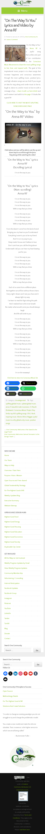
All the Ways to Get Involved (14, 558)
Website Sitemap (10, 506)
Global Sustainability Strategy (14, 485)
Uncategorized (20, 400)
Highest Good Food (11, 517)
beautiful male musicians (20, 407)
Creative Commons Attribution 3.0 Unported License (22, 787)
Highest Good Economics (13, 537)
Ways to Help (9, 465)
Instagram (8, 598)
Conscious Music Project (23, 410)
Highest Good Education (13, 532)
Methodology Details (10, 696)
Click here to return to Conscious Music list (22, 378)
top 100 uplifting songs (18, 414)
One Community (22, 3)
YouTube (7, 608)
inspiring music (11, 417)
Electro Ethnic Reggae (25, 417)
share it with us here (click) (27, 91)
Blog (6, 629)
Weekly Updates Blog (12, 496)
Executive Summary (11, 501)
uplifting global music (13, 404)
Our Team (8, 460)
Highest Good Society (12, 542)
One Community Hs (31, 37)
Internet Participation (12, 583)
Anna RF (34, 48)
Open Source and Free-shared (15, 481)
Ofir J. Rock (31, 414)
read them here (24, 830)
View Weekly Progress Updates (15, 568)
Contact (7, 639)
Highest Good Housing (12, 527)
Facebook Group (10, 593)
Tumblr (7, 623)
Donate (7, 634)
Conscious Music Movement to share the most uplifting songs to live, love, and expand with (22, 65)
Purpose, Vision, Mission (13, 476)
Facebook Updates (11, 588)
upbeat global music (29, 404)
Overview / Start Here (12, 470)
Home (6, 455)
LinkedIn (7, 613)
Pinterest (7, 603)
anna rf (8, 407)
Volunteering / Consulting (13, 578)
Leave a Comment (12, 39)
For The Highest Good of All (14, 491)
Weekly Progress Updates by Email (16, 563)
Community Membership (13, 573)
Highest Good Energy (12, 522)
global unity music (22, 420)
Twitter (6, 618)
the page (27, 94)
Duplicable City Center (12, 547)
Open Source (8, 691)
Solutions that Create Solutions (14, 706)
